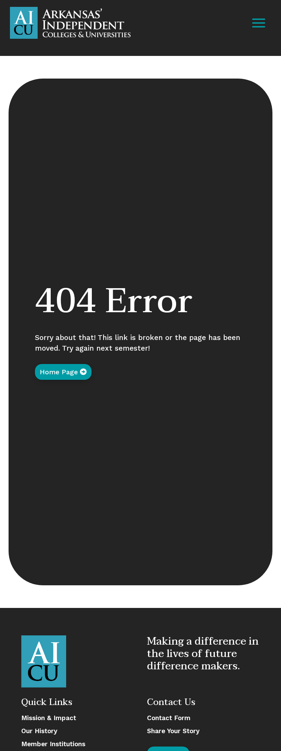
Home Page (59, 372)
